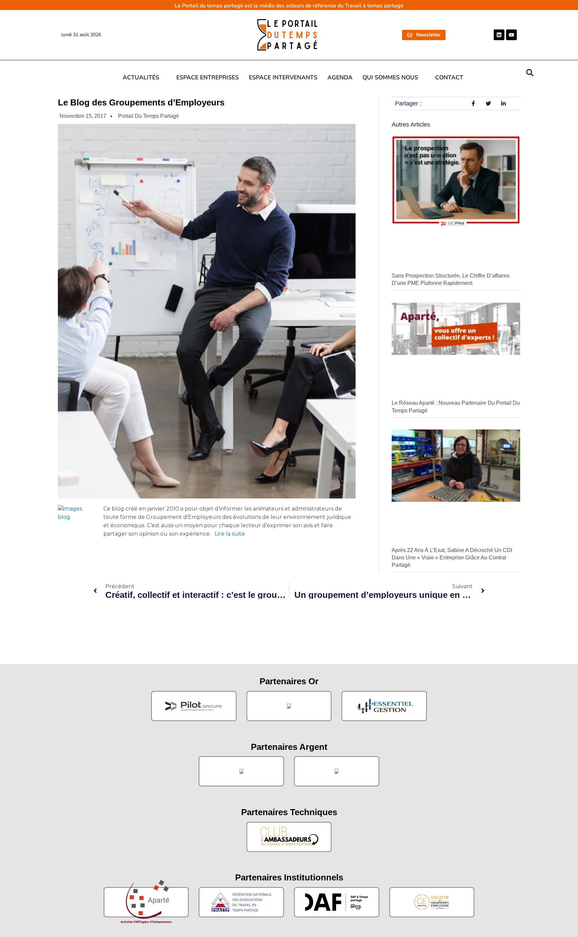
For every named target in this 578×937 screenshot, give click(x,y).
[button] (530, 72)
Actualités (141, 77)
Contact (449, 77)
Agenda (340, 77)
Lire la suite (230, 534)
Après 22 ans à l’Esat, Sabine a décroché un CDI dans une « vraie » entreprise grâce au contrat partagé (452, 557)
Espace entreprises (207, 77)
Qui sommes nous (390, 77)
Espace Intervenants (283, 77)
